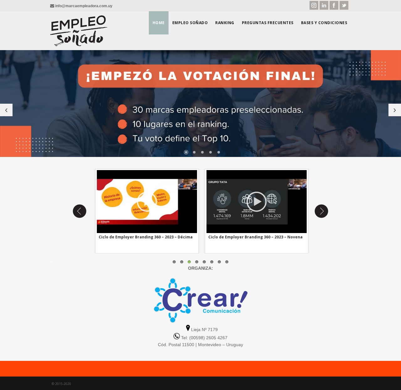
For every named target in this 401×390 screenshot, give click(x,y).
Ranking (224, 22)
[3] (202, 152)
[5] (218, 152)
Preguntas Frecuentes (268, 22)
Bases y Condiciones (324, 22)
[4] (210, 152)
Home (159, 22)
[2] (194, 152)
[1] (186, 152)
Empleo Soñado (190, 22)
